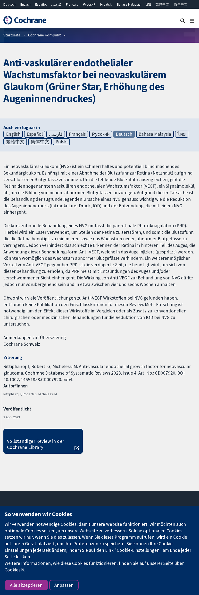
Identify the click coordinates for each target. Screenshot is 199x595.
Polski (61, 141)
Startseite (11, 35)
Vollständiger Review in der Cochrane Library (35, 444)
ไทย (148, 4)
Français (72, 4)
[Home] (24, 20)
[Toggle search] (182, 20)
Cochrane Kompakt (44, 35)
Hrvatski (106, 4)
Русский (89, 4)
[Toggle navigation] (192, 20)
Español (41, 4)
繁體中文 (162, 4)
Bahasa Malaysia (129, 4)
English (25, 4)
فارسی (56, 4)
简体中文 (180, 4)
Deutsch (9, 4)
